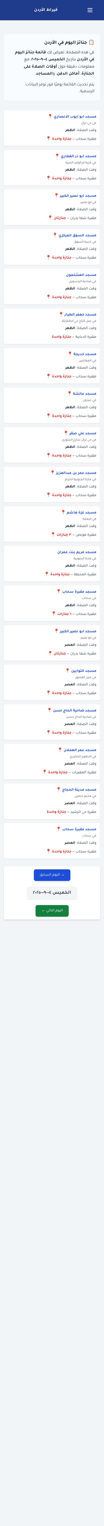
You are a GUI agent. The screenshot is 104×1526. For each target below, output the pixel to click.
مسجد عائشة (84, 394)
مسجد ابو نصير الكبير (78, 196)
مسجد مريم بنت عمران (76, 553)
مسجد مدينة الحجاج (79, 790)
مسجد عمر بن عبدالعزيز (76, 473)
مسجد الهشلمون (81, 275)
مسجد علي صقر (82, 434)
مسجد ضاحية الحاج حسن (74, 711)
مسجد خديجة (85, 355)
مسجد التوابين (83, 671)
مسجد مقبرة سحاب (79, 592)
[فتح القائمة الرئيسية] (90, 10)
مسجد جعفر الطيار (80, 315)
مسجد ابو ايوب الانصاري (75, 117)
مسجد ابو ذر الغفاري (78, 157)
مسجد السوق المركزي (77, 236)
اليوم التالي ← (52, 911)
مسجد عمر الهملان (80, 750)
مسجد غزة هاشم (81, 513)
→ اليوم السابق (52, 875)
